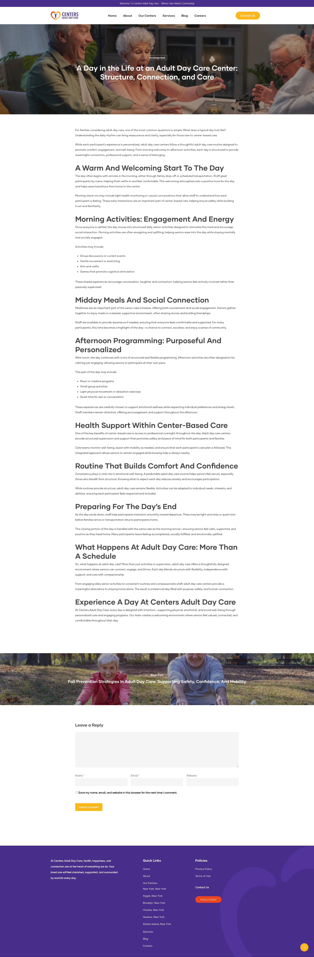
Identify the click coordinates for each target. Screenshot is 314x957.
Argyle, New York (153, 895)
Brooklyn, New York (154, 902)
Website (191, 775)
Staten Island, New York (157, 923)
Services (148, 931)
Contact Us (202, 887)
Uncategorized (157, 57)
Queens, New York (153, 916)
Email (135, 775)
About (146, 875)
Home (146, 868)
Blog (145, 938)
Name (80, 775)
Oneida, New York (153, 909)
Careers (147, 945)
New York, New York (154, 888)
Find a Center (208, 899)
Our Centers (150, 882)
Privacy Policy (203, 868)
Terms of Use (203, 875)
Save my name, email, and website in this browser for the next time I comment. (127, 792)
